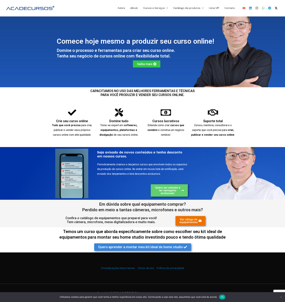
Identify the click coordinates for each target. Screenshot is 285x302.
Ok (222, 297)
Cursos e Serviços (154, 8)
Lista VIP (214, 8)
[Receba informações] (263, 8)
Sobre (121, 8)
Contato (229, 8)
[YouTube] (244, 8)
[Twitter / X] (276, 8)
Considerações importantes (118, 268)
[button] (166, 8)
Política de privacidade (170, 268)
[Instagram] (257, 8)
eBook (134, 8)
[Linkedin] (250, 8)
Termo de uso (146, 268)
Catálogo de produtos (186, 8)
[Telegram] (270, 8)
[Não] (281, 297)
